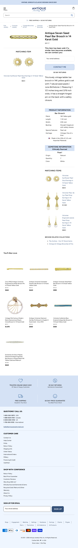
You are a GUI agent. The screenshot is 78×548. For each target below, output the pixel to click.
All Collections (41, 525)
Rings (6, 522)
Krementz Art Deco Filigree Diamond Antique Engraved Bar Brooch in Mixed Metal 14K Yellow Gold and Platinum (14, 357)
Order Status (8, 451)
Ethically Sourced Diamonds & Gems (15, 485)
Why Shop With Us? (10, 482)
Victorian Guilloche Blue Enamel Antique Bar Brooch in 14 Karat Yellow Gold (62, 320)
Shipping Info (8, 449)
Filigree (67, 522)
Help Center (7, 440)
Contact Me (59, 67)
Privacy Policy (8, 496)
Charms (59, 522)
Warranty (6, 490)
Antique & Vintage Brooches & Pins (61, 244)
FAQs (5, 443)
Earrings (51, 522)
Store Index (35, 543)
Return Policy (8, 446)
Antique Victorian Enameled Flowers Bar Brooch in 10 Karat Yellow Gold (39, 283)
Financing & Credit (9, 460)
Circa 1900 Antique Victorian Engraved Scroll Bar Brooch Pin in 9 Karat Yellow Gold (15, 283)
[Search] (72, 15)
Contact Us (7, 438)
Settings (33, 522)
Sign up (58, 509)
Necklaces (43, 522)
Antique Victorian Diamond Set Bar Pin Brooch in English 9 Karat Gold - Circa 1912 (38, 320)
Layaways (7, 463)
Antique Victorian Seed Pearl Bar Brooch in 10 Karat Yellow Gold (62, 283)
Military (6, 457)
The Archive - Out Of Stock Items (60, 241)
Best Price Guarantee (10, 476)
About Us (7, 493)
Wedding (25, 522)
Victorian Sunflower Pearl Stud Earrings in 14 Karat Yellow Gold (23, 76)
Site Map (43, 543)
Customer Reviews (10, 479)
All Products (52, 525)
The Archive (30, 525)
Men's (21, 525)
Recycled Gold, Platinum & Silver (14, 487)
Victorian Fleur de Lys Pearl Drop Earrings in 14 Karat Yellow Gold (68, 198)
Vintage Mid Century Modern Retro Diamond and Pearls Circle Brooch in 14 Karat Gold (14, 320)
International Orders (10, 454)
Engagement (15, 522)
